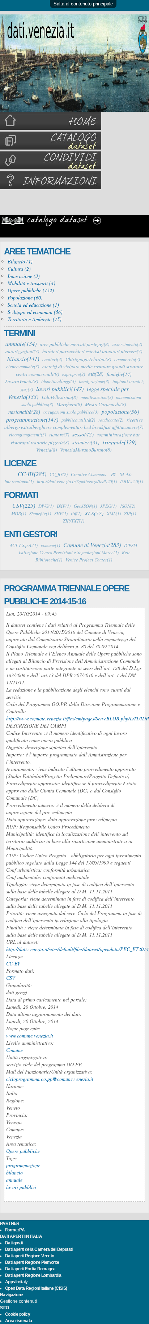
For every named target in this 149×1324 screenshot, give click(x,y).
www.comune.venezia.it (29, 1035)
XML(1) (114, 513)
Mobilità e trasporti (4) (31, 283)
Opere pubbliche (23, 1150)
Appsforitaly (16, 1281)
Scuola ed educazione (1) (33, 304)
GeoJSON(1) (85, 506)
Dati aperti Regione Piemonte (32, 1262)
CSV (10, 977)
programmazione (23, 1165)
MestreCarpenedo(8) (105, 404)
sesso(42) (83, 434)
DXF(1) (64, 506)
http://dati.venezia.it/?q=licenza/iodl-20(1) (77, 481)
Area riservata (18, 1320)
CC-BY (13, 963)
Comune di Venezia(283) (92, 544)
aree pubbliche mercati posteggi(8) (74, 344)
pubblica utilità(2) (78, 420)
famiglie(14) (119, 373)
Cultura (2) (19, 268)
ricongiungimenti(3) (27, 434)
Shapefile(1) (40, 513)
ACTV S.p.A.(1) (24, 545)
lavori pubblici (21, 1186)
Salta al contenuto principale (83, 3)
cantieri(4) (52, 359)
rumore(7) (59, 434)
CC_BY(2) (59, 474)
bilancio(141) (23, 359)
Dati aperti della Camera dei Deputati (39, 1249)
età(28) (95, 373)
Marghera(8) (69, 404)
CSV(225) (23, 505)
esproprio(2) (73, 374)
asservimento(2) (127, 344)
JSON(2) (127, 506)
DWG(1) (46, 506)
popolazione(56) (120, 411)
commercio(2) (127, 359)
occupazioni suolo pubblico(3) (70, 412)
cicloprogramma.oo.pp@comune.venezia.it (49, 1078)
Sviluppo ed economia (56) (35, 311)
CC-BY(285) (32, 473)
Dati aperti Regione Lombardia (33, 1275)
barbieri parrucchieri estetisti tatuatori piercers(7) (92, 351)
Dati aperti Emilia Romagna (30, 1268)
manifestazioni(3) (97, 397)
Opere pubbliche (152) (31, 290)
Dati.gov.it (14, 1242)
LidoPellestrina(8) (59, 397)
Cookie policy (17, 1314)
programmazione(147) (32, 419)
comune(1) (50, 545)
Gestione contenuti (18, 1301)
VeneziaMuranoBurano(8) (85, 449)
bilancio (14, 1172)
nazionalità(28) (24, 411)
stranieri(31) (85, 442)
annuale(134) (21, 343)
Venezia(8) (46, 449)
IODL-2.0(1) (131, 481)
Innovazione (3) (24, 275)
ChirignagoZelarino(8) (88, 359)
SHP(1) (61, 513)
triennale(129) (119, 442)
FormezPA (15, 1229)
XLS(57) (94, 513)
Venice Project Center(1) (88, 560)
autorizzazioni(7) (22, 351)
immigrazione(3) (94, 381)
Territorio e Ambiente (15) (34, 319)
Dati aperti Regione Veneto (29, 1255)
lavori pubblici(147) (60, 388)
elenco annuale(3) (22, 366)
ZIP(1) (130, 513)
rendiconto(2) (110, 420)
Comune (14, 1050)
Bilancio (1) (20, 261)
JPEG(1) (108, 506)
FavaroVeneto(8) (21, 381)
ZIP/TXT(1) (73, 521)
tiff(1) (76, 513)
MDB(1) (18, 513)
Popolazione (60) (25, 297)
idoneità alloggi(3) (58, 381)
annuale (14, 1179)
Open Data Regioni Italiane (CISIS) (36, 1288)
